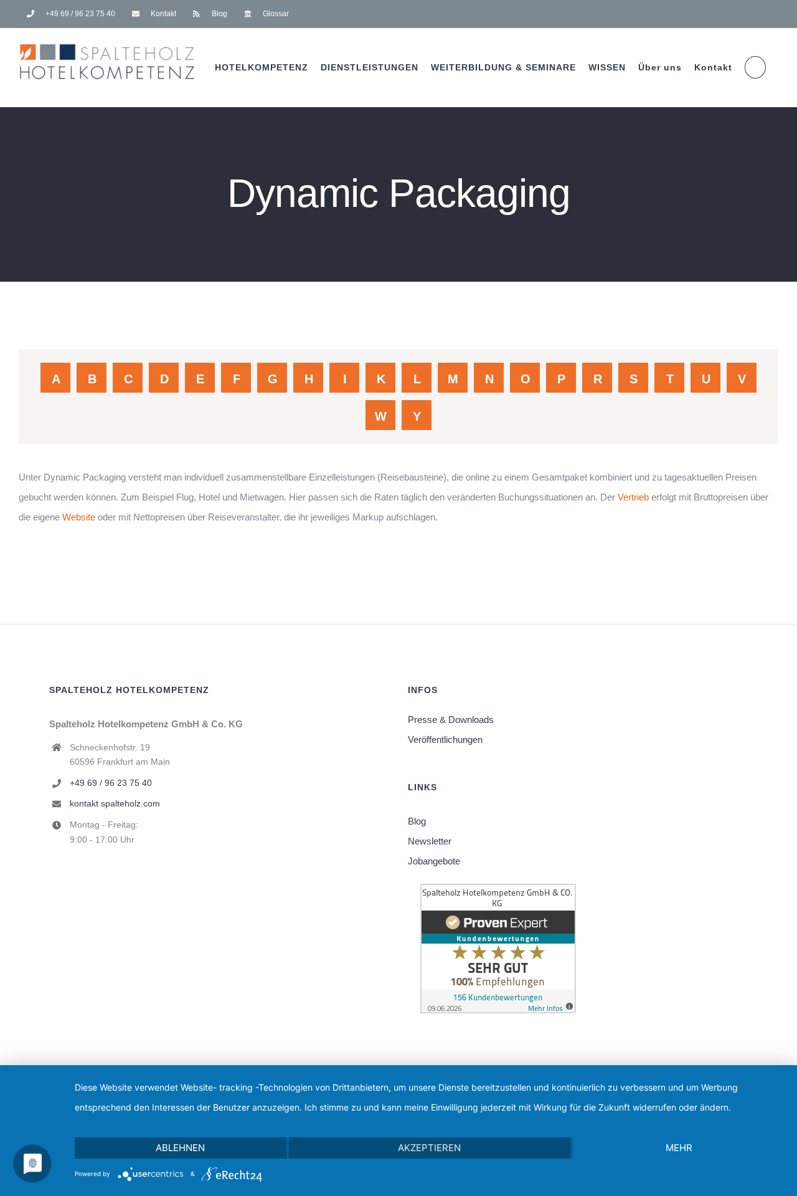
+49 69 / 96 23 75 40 (111, 783)
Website (78, 517)
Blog (417, 821)
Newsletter (429, 841)
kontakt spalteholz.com (115, 803)
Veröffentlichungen (445, 739)
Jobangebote (434, 861)
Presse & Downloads (451, 719)
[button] (755, 67)
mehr (679, 1148)
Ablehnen (180, 1148)
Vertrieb (633, 497)
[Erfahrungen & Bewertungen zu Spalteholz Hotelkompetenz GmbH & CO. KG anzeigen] (498, 893)
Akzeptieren (429, 1148)
